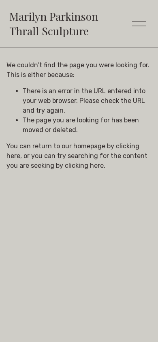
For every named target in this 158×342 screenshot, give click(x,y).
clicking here (84, 165)
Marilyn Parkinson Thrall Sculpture (53, 23)
